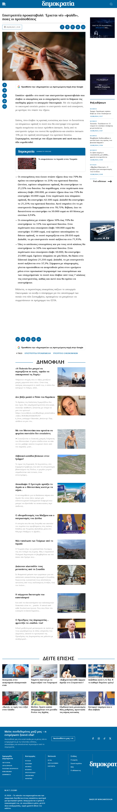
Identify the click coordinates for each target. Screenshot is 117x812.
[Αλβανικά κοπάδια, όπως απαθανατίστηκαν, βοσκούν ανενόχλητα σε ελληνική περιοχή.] (71, 464)
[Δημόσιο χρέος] (101, 671)
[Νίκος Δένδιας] (71, 524)
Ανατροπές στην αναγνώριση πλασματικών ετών (14, 682)
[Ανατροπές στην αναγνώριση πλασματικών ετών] (15, 671)
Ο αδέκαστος (76, 770)
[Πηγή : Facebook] (71, 405)
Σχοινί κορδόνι (76, 763)
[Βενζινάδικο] (15, 698)
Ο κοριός (74, 760)
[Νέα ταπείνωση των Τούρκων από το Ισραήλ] (71, 549)
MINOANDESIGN (105, 799)
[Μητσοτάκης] (71, 439)
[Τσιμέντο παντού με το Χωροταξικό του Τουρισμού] (44, 671)
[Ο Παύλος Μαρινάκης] (101, 698)
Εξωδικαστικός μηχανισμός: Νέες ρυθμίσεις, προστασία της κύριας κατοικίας (73, 710)
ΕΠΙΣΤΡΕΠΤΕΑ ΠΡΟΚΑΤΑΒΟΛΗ (38, 353)
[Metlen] (44, 698)
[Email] (83, 27)
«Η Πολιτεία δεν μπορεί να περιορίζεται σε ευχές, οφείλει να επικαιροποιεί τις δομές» (32, 372)
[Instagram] (98, 738)
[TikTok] (104, 738)
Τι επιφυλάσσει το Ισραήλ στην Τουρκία (57, 159)
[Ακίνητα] (73, 698)
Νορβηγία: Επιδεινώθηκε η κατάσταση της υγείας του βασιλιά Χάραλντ (101, 140)
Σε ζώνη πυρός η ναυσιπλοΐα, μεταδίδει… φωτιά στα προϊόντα (99, 155)
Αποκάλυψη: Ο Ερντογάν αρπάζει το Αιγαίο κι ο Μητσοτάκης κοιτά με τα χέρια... (34, 487)
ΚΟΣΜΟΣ (93, 109)
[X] (67, 27)
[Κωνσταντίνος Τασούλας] (71, 628)
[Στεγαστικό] (73, 671)
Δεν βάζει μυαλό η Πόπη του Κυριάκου (35, 397)
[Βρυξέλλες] (71, 603)
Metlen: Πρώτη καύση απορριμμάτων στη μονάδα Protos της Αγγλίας (44, 710)
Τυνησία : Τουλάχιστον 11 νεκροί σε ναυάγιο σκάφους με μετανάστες (101, 126)
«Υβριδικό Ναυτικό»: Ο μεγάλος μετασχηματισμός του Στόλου (101, 169)
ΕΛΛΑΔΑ (93, 165)
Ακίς (72, 767)
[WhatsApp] (78, 27)
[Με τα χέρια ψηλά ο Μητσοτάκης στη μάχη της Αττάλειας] (71, 493)
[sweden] (71, 575)
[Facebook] (62, 27)
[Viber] (72, 27)
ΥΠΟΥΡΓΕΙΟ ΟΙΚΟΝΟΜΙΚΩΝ (65, 353)
